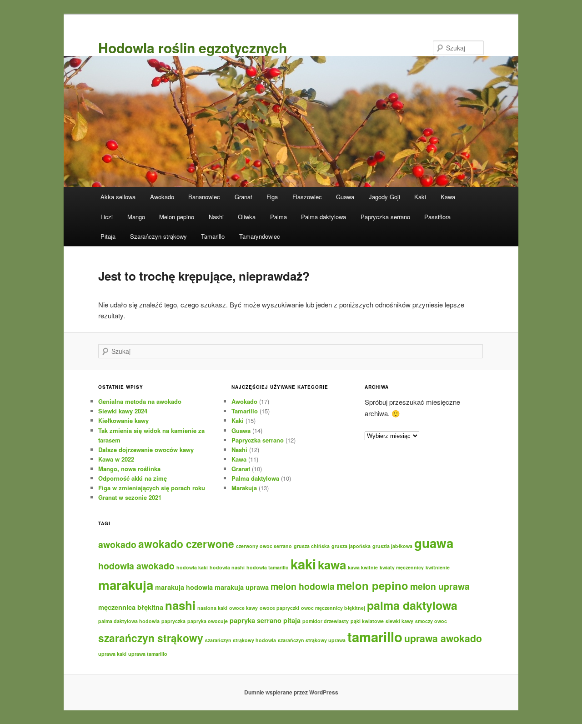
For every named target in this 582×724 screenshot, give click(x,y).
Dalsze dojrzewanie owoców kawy (146, 449)
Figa (272, 196)
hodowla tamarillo (267, 567)
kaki (303, 563)
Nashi (216, 216)
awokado (117, 544)
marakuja (125, 585)
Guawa (345, 196)
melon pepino (372, 585)
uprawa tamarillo (147, 653)
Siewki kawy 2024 (122, 411)
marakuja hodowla (184, 587)
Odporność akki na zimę (132, 478)
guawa (433, 543)
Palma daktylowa (323, 216)
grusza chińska (312, 546)
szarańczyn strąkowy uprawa (312, 640)
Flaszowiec (307, 196)
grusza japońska (351, 546)
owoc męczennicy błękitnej (333, 607)
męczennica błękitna (130, 607)
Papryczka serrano (385, 216)
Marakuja (244, 487)
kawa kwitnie (363, 567)
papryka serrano (255, 620)
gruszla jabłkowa (392, 546)
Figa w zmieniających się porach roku (151, 487)
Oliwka (247, 216)
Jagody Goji (384, 196)
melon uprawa (440, 586)
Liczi (106, 216)
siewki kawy (399, 621)
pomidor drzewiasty (325, 621)
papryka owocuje (207, 621)
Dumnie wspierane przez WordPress (291, 692)
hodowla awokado (136, 565)
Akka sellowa (117, 196)
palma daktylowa (412, 605)
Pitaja (107, 236)
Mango (136, 216)
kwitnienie (438, 567)
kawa (332, 564)
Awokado (162, 196)
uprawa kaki (112, 653)
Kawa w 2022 (116, 459)
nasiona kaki (212, 607)
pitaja (292, 620)
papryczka (173, 621)
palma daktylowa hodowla (129, 621)
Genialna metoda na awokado (139, 401)
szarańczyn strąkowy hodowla (240, 640)
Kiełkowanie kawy (123, 420)
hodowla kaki (192, 567)
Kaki (420, 196)
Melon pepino (176, 216)
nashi (180, 605)
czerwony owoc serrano (264, 546)
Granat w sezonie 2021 (129, 497)
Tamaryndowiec (259, 236)
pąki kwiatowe (367, 621)
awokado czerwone (186, 543)
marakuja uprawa (242, 587)
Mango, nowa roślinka (129, 468)
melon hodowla (303, 586)
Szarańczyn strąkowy (158, 236)
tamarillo (374, 636)
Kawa (448, 196)
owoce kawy (243, 607)
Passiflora (437, 216)
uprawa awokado (443, 638)
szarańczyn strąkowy (150, 637)
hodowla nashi (227, 567)
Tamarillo (213, 236)
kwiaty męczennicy (402, 567)
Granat (243, 196)
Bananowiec (204, 196)
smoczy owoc (431, 621)
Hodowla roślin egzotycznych (192, 47)
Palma (278, 216)
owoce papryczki (279, 607)
